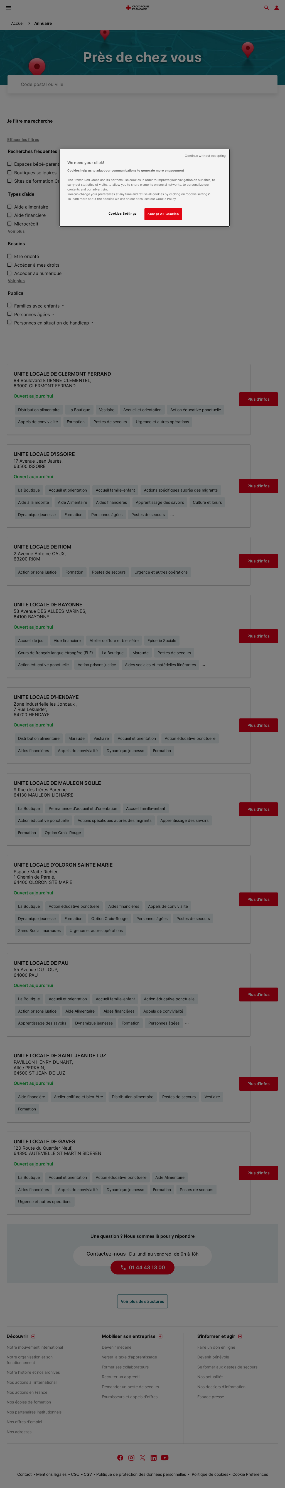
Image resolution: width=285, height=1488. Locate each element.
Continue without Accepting (205, 156)
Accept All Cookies (163, 214)
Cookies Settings (123, 213)
